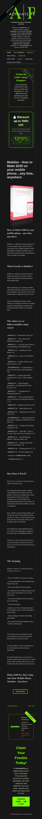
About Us (30, 52)
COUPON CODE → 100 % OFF (21, 801)
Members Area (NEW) (14, 62)
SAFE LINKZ (11, 59)
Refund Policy (11, 55)
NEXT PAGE (31, 706)
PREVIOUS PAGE (12, 706)
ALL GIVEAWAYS (19, 52)
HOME (9, 52)
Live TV (20, 59)
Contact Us (21, 55)
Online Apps (29, 59)
